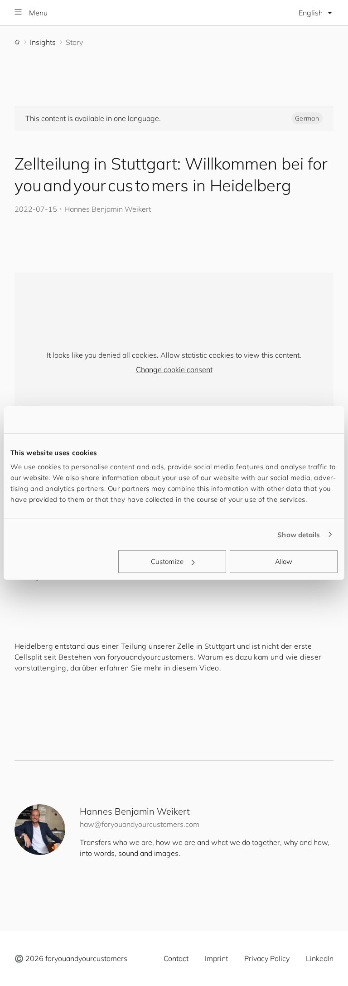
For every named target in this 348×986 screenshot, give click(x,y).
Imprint (216, 958)
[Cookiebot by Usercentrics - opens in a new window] (298, 419)
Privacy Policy (267, 958)
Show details (298, 534)
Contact (176, 958)
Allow (284, 561)
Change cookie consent (174, 369)
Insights (43, 42)
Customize (167, 561)
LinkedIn (320, 958)
